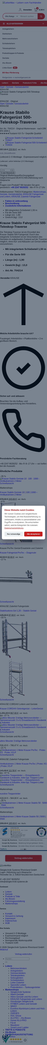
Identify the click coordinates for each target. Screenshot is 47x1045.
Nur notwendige (13, 534)
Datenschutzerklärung (13, 528)
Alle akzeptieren (33, 534)
